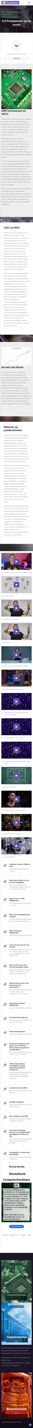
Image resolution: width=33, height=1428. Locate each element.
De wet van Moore (9, 596)
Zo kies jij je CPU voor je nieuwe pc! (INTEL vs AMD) (18, 572)
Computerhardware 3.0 (14, 12)
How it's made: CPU (10, 857)
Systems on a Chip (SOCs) (11, 619)
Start (3, 12)
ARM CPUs (7, 642)
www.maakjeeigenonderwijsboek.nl (13, 1363)
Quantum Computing (10, 787)
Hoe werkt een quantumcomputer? (14, 689)
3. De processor (6, 14)
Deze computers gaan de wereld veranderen (17, 666)
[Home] (10, 2)
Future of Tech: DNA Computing (13, 833)
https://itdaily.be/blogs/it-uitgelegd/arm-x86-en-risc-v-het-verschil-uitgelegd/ (20, 887)
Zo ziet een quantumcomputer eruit (14, 738)
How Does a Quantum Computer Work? (15, 810)
